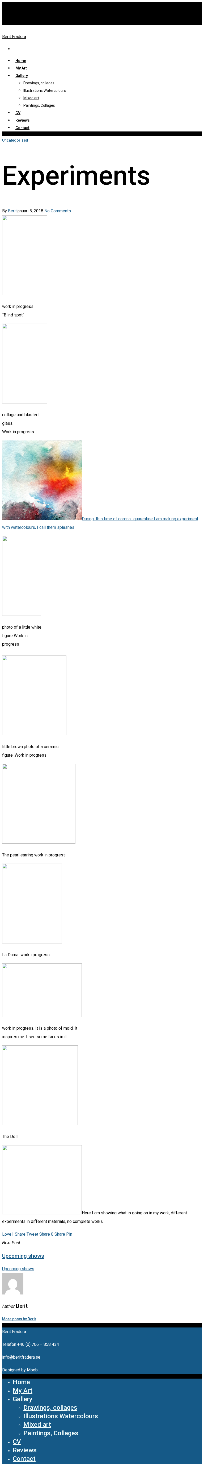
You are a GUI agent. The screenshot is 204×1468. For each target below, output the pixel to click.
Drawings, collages (38, 83)
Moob (32, 1369)
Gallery (21, 75)
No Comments (57, 210)
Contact (22, 128)
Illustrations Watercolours (44, 90)
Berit (12, 210)
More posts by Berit (19, 1319)
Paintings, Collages (39, 105)
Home (21, 1382)
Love (8, 1234)
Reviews (25, 1450)
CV (17, 1441)
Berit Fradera (14, 36)
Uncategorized (15, 140)
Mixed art (31, 98)
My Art (21, 68)
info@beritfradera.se (21, 1357)
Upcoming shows (18, 1268)
